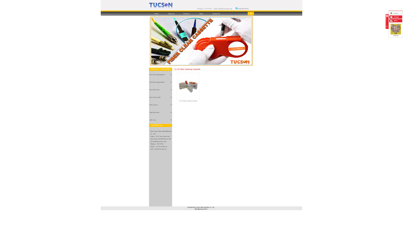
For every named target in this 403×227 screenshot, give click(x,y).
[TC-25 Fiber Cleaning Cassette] (188, 86)
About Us (171, 14)
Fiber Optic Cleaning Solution (157, 82)
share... (396, 20)
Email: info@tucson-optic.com (223, 9)
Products (186, 14)
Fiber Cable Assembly (155, 97)
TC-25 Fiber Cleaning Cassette (188, 101)
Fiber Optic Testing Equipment (157, 74)
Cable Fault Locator (154, 112)
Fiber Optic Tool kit (154, 89)
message (396, 17)
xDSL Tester (153, 120)
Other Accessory (154, 105)
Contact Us (216, 14)
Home (156, 14)
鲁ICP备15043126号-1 (201, 209)
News (201, 14)
